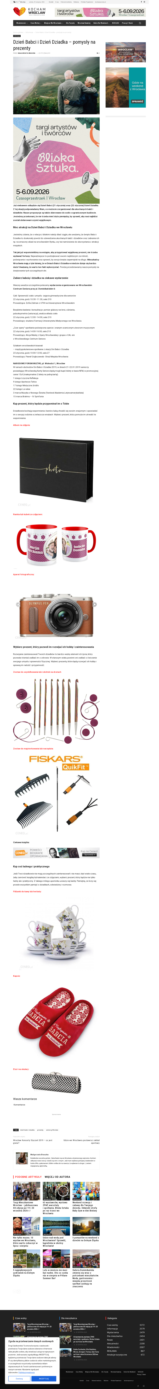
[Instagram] (144, 1)
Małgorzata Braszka (26, 53)
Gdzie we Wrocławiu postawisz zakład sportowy (82, 1141)
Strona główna (18, 32)
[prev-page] (14, 1291)
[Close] (57, 1339)
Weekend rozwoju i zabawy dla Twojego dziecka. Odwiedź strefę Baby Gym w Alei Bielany (85, 1206)
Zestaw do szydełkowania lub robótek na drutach (37, 672)
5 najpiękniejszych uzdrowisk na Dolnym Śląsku (24, 1273)
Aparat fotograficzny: (23, 574)
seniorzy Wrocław (52, 1130)
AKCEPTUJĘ (44, 1379)
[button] (140, 23)
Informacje (29, 32)
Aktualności (17, 1199)
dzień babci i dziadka (27, 1130)
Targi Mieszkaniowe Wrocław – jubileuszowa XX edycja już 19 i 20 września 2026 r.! (25, 1206)
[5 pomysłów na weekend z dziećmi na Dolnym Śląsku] (86, 1226)
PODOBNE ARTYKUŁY (28, 1176)
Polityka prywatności (27, 1373)
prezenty (40, 1130)
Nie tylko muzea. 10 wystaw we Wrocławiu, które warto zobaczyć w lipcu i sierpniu (25, 1241)
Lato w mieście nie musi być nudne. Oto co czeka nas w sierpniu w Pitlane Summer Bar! (55, 1274)
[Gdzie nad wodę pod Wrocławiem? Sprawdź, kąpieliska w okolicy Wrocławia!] (56, 1226)
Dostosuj (19, 1379)
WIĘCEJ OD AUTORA (57, 1176)
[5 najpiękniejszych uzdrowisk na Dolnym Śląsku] (26, 1258)
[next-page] (18, 1291)
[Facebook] (141, 1)
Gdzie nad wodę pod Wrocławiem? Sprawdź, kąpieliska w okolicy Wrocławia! (54, 1241)
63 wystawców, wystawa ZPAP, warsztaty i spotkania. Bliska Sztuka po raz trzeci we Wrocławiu (56, 1208)
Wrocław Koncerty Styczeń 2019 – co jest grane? (32, 1141)
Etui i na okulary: (21, 1069)
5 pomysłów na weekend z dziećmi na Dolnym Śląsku (86, 1239)
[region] (32, 1360)
